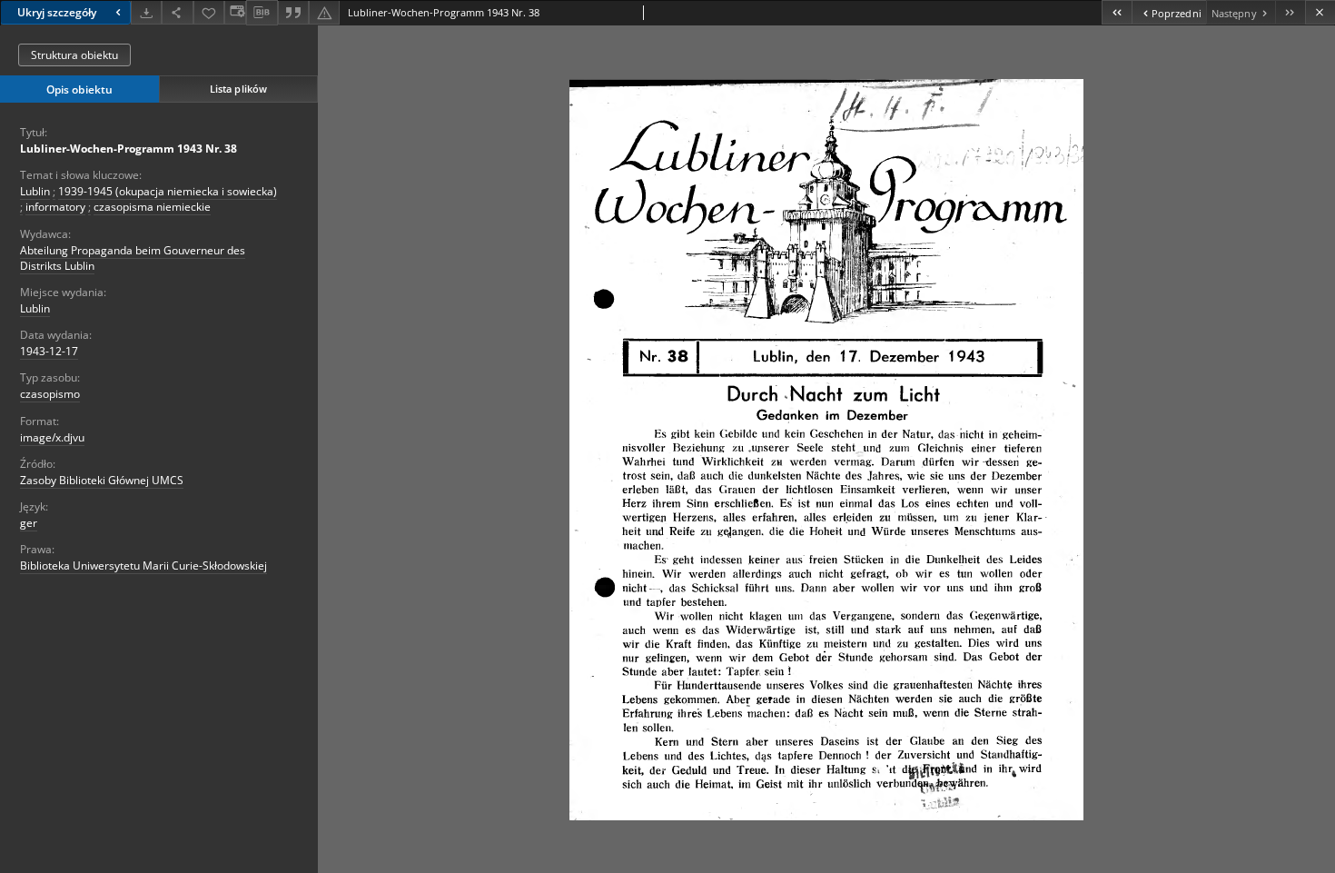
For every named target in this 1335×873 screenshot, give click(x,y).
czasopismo (50, 394)
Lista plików (238, 88)
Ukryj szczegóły (56, 12)
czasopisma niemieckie (152, 206)
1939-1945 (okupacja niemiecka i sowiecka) (167, 191)
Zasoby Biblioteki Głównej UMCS (101, 480)
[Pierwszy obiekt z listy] (1117, 12)
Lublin (35, 191)
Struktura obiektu (74, 55)
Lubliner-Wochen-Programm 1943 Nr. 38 (128, 148)
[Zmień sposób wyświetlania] (235, 12)
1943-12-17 (49, 351)
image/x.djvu (52, 437)
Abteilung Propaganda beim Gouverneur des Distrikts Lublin (132, 258)
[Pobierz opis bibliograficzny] (261, 12)
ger (28, 523)
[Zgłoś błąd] (324, 12)
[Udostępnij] (177, 12)
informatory (55, 206)
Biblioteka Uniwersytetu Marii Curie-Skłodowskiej (143, 565)
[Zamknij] (1320, 12)
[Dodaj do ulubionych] (208, 12)
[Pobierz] (146, 12)
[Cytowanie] (293, 12)
